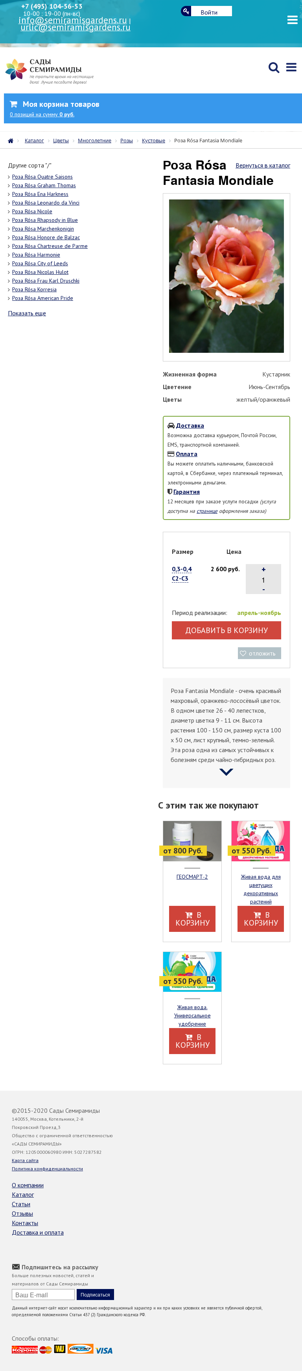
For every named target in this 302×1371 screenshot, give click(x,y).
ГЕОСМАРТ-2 (192, 876)
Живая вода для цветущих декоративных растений (261, 889)
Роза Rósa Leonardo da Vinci (45, 202)
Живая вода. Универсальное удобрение (192, 1015)
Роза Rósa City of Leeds (40, 263)
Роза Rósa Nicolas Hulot (40, 272)
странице (207, 510)
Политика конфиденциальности (47, 1169)
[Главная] (12, 140)
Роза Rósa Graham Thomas (44, 185)
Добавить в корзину (226, 630)
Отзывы (22, 1213)
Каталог (23, 1194)
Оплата (186, 454)
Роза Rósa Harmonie (36, 254)
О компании (28, 1185)
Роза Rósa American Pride (42, 298)
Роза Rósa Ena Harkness (40, 193)
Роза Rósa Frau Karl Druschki (45, 280)
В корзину (192, 919)
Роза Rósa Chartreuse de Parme (50, 246)
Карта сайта (25, 1160)
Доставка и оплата (38, 1232)
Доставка (190, 425)
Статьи (21, 1204)
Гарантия (186, 491)
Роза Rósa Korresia (34, 289)
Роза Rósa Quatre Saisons (42, 176)
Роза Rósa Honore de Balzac (46, 237)
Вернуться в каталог (263, 165)
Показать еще (27, 313)
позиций (42, 114)
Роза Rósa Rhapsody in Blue (45, 220)
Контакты (25, 1223)
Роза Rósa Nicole (32, 211)
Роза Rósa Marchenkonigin (43, 228)
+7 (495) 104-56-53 (51, 6)
